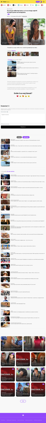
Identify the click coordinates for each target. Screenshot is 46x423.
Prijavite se (23, 127)
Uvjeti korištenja (20, 420)
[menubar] (44, 2)
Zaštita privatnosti (28, 420)
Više (23, 401)
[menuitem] (44, 2)
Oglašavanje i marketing (11, 420)
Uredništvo (3, 420)
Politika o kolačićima (38, 420)
